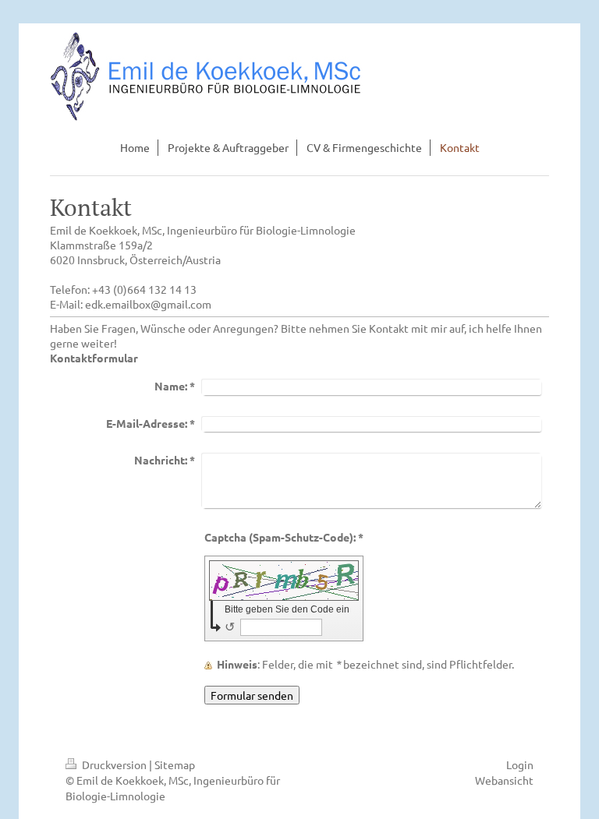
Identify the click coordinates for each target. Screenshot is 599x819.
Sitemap (174, 764)
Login (519, 764)
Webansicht (504, 780)
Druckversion (114, 764)
